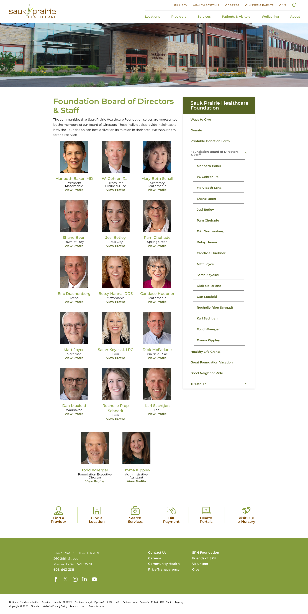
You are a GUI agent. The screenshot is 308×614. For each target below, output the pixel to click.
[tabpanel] (219, 253)
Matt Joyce (205, 264)
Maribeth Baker (209, 166)
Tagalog (179, 602)
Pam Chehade (208, 220)
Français (144, 602)
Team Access (96, 606)
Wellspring (270, 16)
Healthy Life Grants (205, 351)
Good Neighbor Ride (207, 373)
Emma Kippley (208, 340)
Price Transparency (163, 569)
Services (204, 16)
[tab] (249, 153)
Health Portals (206, 5)
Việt (118, 602)
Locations (152, 16)
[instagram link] (75, 579)
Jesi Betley (205, 209)
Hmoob (57, 602)
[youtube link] (94, 579)
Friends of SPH (204, 558)
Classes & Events (259, 5)
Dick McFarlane (209, 286)
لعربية (89, 602)
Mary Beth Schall (210, 187)
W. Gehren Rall (208, 177)
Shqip (169, 602)
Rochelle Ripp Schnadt (215, 307)
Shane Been (206, 199)
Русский (99, 602)
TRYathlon (199, 384)
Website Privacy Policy (55, 606)
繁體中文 (67, 602)
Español (46, 602)
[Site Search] (294, 5)
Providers (178, 16)
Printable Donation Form (210, 141)
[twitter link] (65, 579)
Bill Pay (180, 5)
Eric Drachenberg (210, 231)
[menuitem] (155, 16)
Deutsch (79, 602)
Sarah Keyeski (208, 275)
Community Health (164, 564)
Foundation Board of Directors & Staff (214, 153)
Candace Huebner (211, 253)
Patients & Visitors (236, 16)
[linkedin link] (84, 579)
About (295, 16)
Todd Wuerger (208, 329)
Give (282, 5)
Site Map (35, 606)
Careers (232, 5)
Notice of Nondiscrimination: (24, 602)
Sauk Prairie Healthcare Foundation (219, 105)
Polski (154, 602)
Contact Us (157, 553)
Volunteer (200, 564)
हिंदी (162, 602)
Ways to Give (201, 119)
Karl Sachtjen (207, 318)
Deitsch (127, 602)
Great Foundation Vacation (212, 362)
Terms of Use (77, 606)
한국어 (109, 602)
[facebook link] (55, 579)
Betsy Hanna (207, 242)
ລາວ (135, 602)
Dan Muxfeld (207, 296)
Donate (196, 130)
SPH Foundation (205, 553)
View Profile (74, 190)
